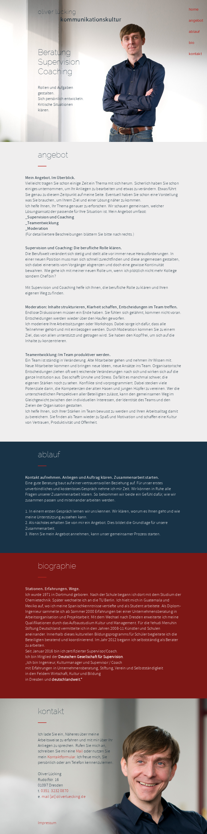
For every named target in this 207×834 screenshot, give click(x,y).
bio (191, 43)
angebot (196, 20)
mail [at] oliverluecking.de (63, 796)
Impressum (47, 822)
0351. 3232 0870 (54, 790)
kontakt (195, 54)
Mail (80, 751)
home (193, 9)
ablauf (194, 32)
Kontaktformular (61, 757)
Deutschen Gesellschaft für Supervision (90, 656)
